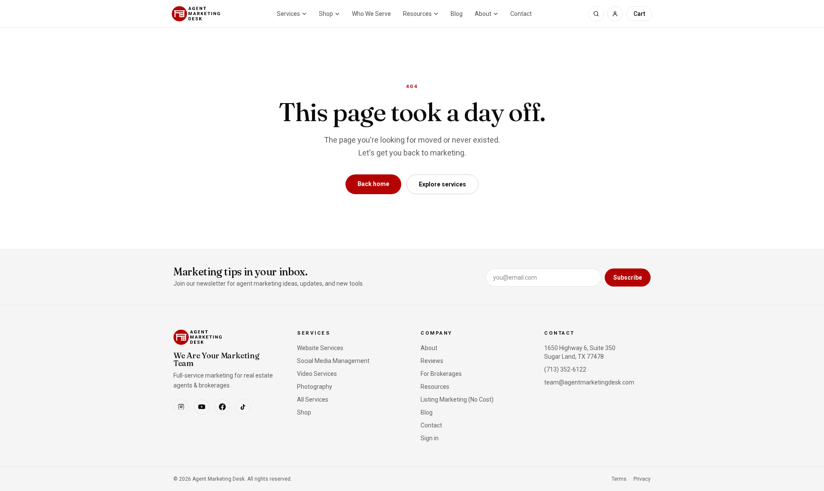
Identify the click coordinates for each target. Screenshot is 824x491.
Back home (373, 183)
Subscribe (627, 277)
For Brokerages (441, 373)
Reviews (432, 360)
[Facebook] (222, 407)
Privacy (642, 479)
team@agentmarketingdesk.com (589, 382)
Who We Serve (371, 13)
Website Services (320, 348)
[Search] (596, 13)
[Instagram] (181, 407)
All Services (312, 399)
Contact (521, 13)
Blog (457, 13)
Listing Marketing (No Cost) (457, 399)
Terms (619, 479)
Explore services (442, 184)
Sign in (430, 438)
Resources (417, 13)
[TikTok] (243, 407)
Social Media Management (333, 360)
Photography (314, 386)
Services (288, 13)
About (483, 13)
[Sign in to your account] (615, 13)
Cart (639, 13)
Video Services (317, 373)
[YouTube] (201, 407)
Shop (326, 13)
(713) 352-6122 (565, 369)
